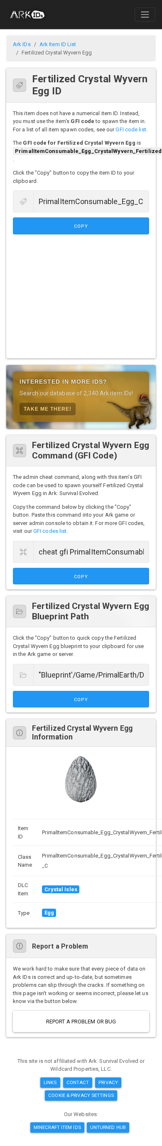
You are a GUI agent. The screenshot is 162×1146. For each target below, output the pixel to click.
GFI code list (130, 129)
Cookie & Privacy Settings (81, 1095)
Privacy (108, 1082)
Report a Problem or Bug (81, 1021)
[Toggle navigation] (145, 14)
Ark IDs (22, 44)
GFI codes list (49, 531)
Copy (81, 226)
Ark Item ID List (57, 44)
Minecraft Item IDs (57, 1127)
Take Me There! (47, 409)
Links (50, 1082)
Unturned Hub (108, 1127)
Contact (77, 1082)
